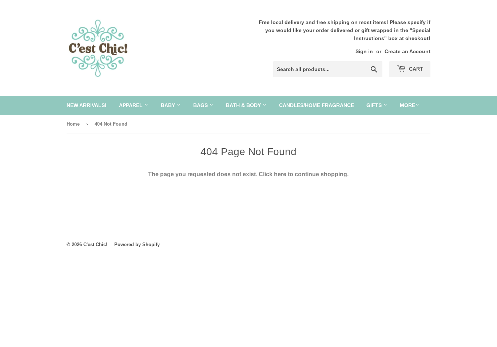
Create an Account (407, 51)
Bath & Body (244, 105)
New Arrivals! (87, 105)
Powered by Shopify (137, 244)
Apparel (131, 105)
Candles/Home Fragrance (316, 105)
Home (73, 124)
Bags (201, 105)
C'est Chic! (95, 244)
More (407, 105)
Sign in (364, 51)
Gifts (374, 105)
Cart (415, 69)
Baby (168, 105)
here (280, 174)
